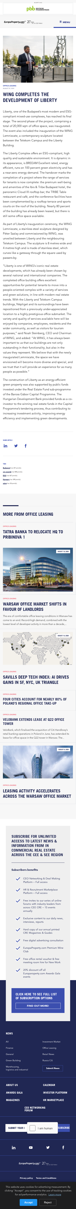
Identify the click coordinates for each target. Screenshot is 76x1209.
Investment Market (51, 1041)
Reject (47, 1202)
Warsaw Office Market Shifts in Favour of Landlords (34, 606)
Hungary (6, 479)
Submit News (52, 1068)
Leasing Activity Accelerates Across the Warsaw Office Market (37, 793)
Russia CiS (47, 1060)
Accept (28, 1202)
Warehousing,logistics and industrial (17, 1068)
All (7, 1041)
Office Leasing (9, 86)
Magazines (13, 1100)
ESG (4, 475)
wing (5, 483)
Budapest (6, 468)
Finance (9, 1048)
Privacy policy (26, 1178)
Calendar (49, 1085)
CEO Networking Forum (35, 1109)
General (10, 1054)
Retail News (48, 1054)
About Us (12, 1085)
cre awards (7, 472)
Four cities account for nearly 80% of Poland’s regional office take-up (35, 701)
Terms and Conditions (46, 1178)
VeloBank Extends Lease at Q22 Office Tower (33, 721)
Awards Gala (14, 1092)
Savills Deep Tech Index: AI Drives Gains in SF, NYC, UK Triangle (36, 680)
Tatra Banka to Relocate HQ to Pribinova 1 (33, 534)
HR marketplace (53, 1100)
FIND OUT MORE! (38, 1005)
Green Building (13, 1060)
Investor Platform (55, 1092)
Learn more (55, 1194)
